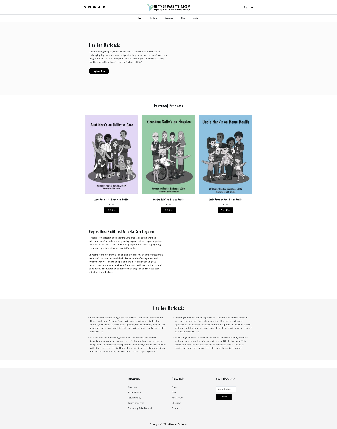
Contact (196, 18)
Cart (174, 392)
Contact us (177, 408)
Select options (111, 210)
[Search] (245, 7)
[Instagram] (94, 7)
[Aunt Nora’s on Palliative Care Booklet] (111, 154)
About (183, 18)
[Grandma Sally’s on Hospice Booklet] (168, 154)
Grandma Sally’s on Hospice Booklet (168, 199)
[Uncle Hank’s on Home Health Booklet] (225, 154)
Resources (169, 18)
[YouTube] (104, 7)
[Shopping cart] (252, 7)
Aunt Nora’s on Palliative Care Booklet (111, 199)
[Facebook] (85, 7)
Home (140, 18)
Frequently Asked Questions (141, 408)
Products (153, 18)
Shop (174, 387)
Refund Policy (134, 397)
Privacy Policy (134, 392)
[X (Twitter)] (89, 7)
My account (177, 397)
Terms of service (136, 402)
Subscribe (223, 397)
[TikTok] (99, 7)
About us (132, 387)
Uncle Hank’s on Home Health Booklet (225, 199)
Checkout (176, 402)
